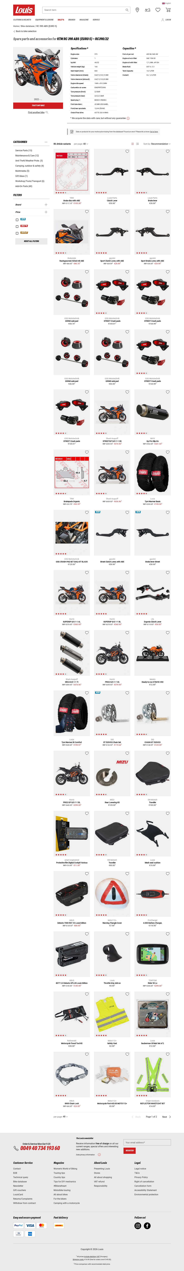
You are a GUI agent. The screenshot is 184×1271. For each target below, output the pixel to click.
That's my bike (38, 105)
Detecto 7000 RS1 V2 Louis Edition (71, 923)
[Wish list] (158, 10)
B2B (15, 1173)
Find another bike (36, 112)
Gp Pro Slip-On (153, 441)
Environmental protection (146, 1194)
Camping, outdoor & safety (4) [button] (29, 166)
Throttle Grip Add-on (112, 983)
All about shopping (103, 1177)
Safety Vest (112, 1043)
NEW (23, 219)
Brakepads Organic (72, 501)
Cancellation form (142, 1186)
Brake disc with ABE (71, 201)
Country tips (59, 1177)
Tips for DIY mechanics (65, 1181)
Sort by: (147, 144)
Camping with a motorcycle (67, 1203)
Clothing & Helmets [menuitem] (22, 20)
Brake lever (152, 201)
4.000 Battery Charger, (152, 923)
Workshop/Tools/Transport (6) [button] (29, 181)
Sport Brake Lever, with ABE (152, 261)
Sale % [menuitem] (61, 20)
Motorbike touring (62, 1190)
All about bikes (61, 1194)
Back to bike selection (26, 31)
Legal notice (140, 1168)
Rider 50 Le (152, 983)
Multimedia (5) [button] (22, 171)
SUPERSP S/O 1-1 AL (72, 622)
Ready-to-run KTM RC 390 (152, 682)
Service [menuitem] (96, 20)
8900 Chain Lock (72, 1103)
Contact (17, 1168)
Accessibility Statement (145, 1190)
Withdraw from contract (24, 1203)
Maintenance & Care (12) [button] (27, 155)
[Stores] (137, 10)
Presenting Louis (102, 1168)
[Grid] (133, 143)
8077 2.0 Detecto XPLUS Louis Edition (72, 983)
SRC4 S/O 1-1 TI (71, 682)
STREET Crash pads (112, 321)
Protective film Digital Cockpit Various (71, 863)
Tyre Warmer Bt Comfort (72, 742)
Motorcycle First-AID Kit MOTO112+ (112, 1103)
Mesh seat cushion (152, 863)
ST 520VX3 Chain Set (112, 742)
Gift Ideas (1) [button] (21, 176)
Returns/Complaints (22, 1199)
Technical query (20, 1177)
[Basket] (168, 10)
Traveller (152, 802)
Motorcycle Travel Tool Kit (71, 1043)
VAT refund (99, 1181)
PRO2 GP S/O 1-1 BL (71, 802)
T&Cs (137, 1173)
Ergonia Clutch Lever (152, 622)
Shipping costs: (78, 1260)
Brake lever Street (152, 562)
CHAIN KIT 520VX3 (153, 742)
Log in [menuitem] (168, 20)
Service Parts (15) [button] (23, 150)
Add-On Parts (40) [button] (23, 186)
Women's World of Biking (65, 1168)
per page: (78, 144)
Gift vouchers (19, 1190)
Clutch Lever (112, 201)
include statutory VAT (92, 1257)
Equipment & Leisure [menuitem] (44, 20)
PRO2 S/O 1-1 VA (112, 682)
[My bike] (147, 10)
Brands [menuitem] (71, 20)
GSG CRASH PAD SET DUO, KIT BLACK (72, 562)
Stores (97, 1173)
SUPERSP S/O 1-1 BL (112, 622)
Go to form (154, 132)
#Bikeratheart (60, 1186)
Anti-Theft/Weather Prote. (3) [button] (29, 160)
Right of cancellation (144, 1181)
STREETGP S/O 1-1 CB (112, 441)
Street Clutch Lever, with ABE (112, 562)
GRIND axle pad (71, 321)
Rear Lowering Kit (112, 802)
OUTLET (24, 233)
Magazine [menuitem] (83, 20)
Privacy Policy (141, 1177)
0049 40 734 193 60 (40, 1148)
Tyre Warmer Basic (152, 501)
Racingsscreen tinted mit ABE (72, 261)
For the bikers (60, 1199)
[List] (137, 144)
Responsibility (100, 1186)
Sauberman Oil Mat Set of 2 (152, 1043)
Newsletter (18, 1186)
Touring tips (59, 1173)
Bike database (20, 1181)
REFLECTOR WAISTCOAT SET (152, 1103)
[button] (166, 3)
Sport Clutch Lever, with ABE (112, 261)
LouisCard (18, 1194)
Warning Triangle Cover (112, 923)
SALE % (24, 226)
